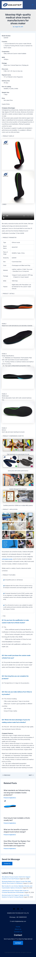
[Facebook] (14, 909)
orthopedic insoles (7, 559)
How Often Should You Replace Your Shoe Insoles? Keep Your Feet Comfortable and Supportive (17, 843)
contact (18, 943)
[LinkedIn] (18, 909)
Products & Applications (10, 797)
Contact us (18, 932)
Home (18, 927)
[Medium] (22, 909)
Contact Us (7, 863)
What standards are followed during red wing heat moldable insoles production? (17, 792)
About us (18, 929)
